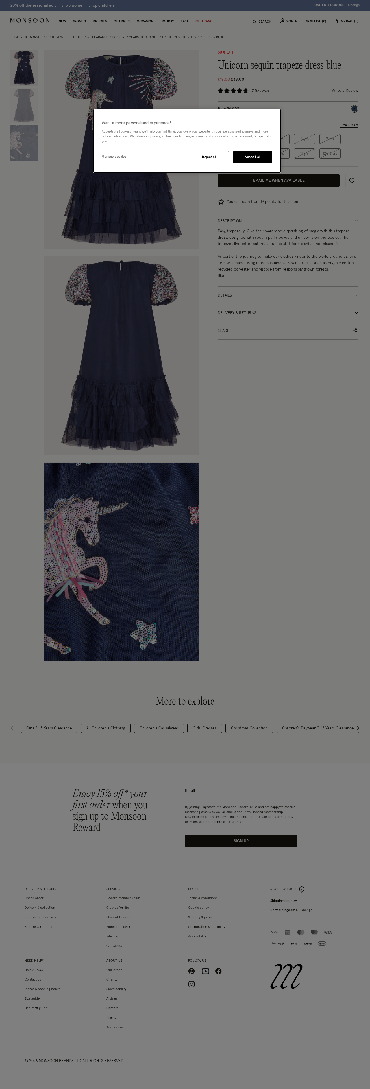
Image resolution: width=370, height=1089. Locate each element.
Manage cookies (114, 156)
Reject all (209, 157)
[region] (187, 141)
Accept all (253, 157)
